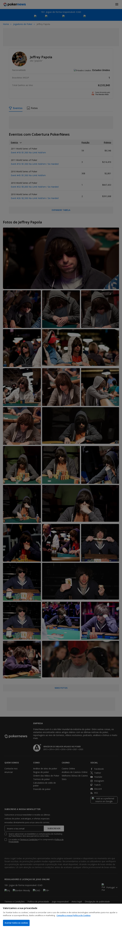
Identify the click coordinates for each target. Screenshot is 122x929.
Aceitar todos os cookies (16, 922)
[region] (61, 916)
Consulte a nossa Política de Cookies (73, 915)
